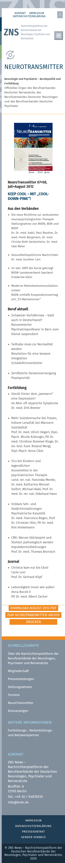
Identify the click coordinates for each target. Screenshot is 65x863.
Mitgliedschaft (18, 671)
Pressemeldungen (21, 679)
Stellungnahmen (20, 687)
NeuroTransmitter (20, 703)
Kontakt (20, 13)
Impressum (36, 13)
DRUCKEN (33, 622)
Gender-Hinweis (33, 837)
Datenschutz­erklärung (29, 16)
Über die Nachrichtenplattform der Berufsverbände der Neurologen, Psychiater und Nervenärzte (33, 658)
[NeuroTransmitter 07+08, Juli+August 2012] (33, 173)
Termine (14, 695)
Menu (58, 35)
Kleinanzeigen (18, 711)
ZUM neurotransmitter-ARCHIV (33, 615)
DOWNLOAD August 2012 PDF (33, 608)
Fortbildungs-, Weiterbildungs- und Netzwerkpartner (30, 732)
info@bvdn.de (18, 802)
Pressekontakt (33, 831)
